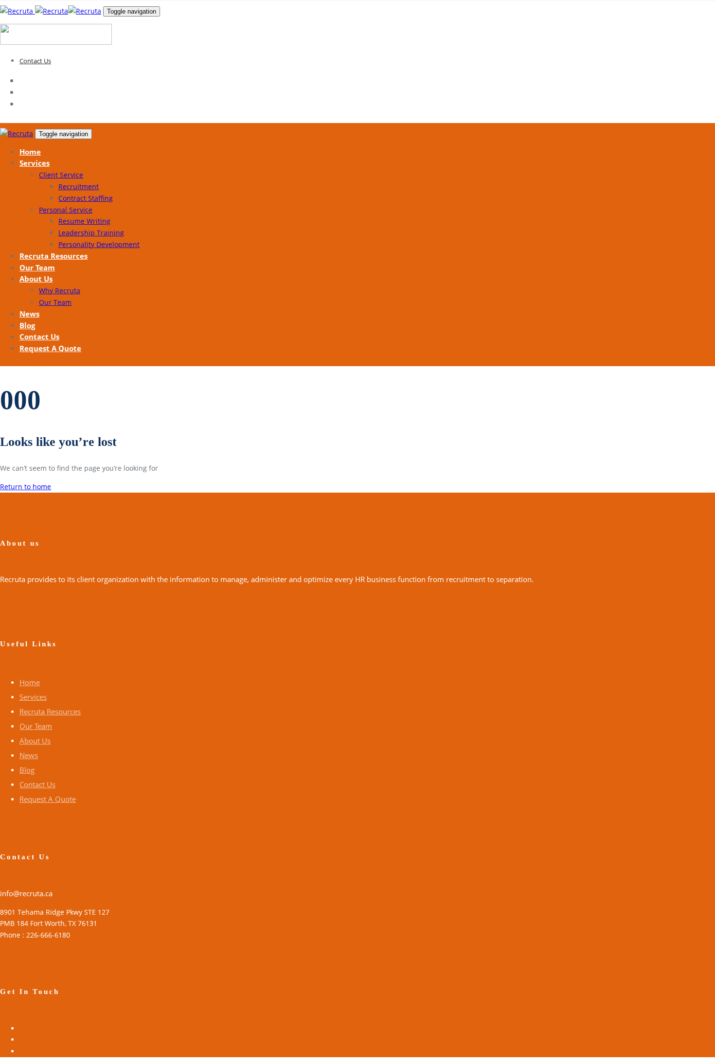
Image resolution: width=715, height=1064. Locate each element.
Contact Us (35, 60)
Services (33, 697)
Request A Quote (47, 799)
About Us (35, 740)
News (28, 755)
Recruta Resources (50, 711)
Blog (27, 770)
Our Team (35, 726)
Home (29, 682)
